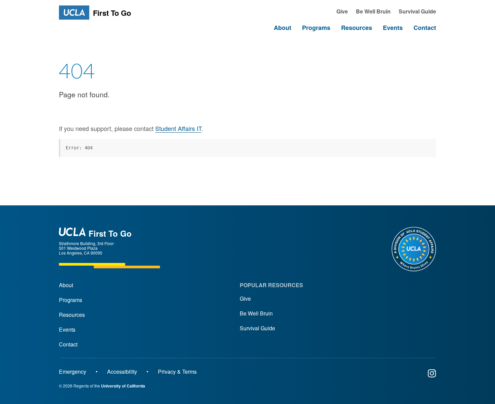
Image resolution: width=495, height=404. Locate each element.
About (66, 285)
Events (67, 329)
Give (245, 298)
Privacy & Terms (177, 371)
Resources (72, 314)
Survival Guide (257, 328)
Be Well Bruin (256, 313)
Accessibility (122, 371)
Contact (68, 344)
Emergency (72, 371)
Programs (70, 300)
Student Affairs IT (178, 128)
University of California (123, 386)
